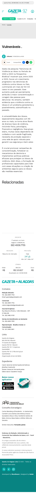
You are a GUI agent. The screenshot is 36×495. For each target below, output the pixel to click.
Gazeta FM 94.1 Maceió (9, 345)
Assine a (8, 19)
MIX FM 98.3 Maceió (8, 340)
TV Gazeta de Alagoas (9, 343)
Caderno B (21, 19)
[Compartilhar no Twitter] (27, 62)
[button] (32, 11)
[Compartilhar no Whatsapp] (31, 62)
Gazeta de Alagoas (8, 338)
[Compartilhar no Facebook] (23, 62)
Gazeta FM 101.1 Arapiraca (11, 347)
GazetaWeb (6, 349)
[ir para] (24, 383)
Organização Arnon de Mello (11, 356)
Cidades (30, 19)
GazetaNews (6, 354)
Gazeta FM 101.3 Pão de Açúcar (12, 351)
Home (3, 24)
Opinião (9, 24)
